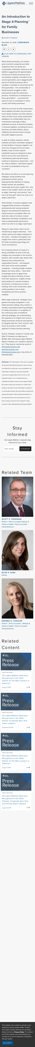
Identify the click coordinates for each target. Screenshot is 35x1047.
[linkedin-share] (4, 49)
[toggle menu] (31, 3)
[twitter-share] (13, 49)
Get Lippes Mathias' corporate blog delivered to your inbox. (17, 441)
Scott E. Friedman (10, 38)
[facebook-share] (9, 49)
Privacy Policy (19, 1032)
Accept (7, 1043)
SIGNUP (25, 449)
